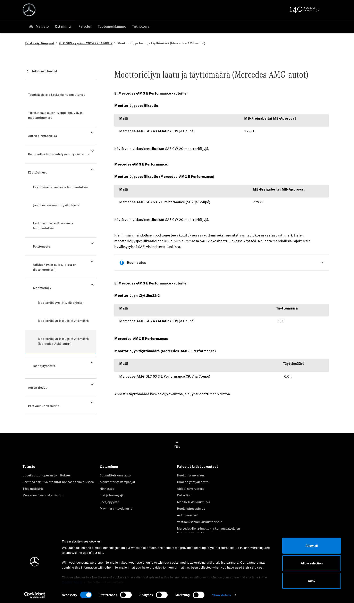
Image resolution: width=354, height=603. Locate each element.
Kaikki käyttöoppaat (39, 43)
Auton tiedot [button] (37, 387)
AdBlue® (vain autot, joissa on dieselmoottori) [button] (55, 267)
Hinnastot (107, 489)
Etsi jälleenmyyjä (112, 495)
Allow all (311, 545)
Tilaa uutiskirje (33, 489)
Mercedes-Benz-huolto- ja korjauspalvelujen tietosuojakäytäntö (208, 530)
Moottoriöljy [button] (42, 288)
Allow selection (312, 563)
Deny (311, 580)
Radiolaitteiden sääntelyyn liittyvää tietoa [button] (58, 154)
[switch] (126, 595)
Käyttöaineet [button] (37, 172)
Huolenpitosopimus (191, 508)
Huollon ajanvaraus (190, 475)
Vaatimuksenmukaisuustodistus (199, 522)
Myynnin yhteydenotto (116, 508)
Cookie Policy (72, 582)
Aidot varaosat (187, 515)
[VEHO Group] (29, 9)
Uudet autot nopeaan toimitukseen (47, 475)
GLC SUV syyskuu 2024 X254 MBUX (85, 43)
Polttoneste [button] (41, 246)
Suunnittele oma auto (115, 475)
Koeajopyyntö (109, 502)
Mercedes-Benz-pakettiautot (43, 495)
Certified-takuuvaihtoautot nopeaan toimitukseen (58, 482)
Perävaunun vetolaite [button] (43, 406)
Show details (221, 595)
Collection (184, 495)
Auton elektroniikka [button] (42, 136)
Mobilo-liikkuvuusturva (193, 502)
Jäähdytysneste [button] (44, 366)
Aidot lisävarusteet (190, 489)
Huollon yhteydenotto (193, 482)
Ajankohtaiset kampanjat (117, 482)
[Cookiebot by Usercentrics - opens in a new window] (35, 595)
